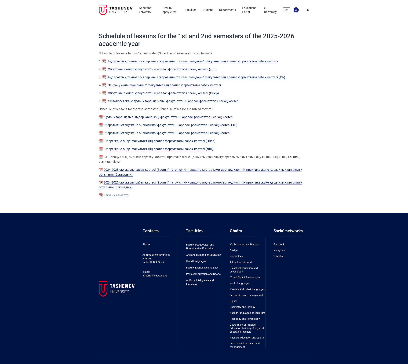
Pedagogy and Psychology (245, 318)
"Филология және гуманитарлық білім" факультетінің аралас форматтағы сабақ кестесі (173, 101)
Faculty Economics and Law (202, 267)
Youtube (278, 256)
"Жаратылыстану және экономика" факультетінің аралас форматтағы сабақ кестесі (167, 133)
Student (208, 9)
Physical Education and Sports (203, 274)
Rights (233, 301)
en (307, 9)
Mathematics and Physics (244, 244)
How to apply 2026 (169, 10)
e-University (270, 10)
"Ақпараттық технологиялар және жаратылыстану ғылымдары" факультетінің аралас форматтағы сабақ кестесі (192, 61)
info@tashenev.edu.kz (154, 275)
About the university (145, 10)
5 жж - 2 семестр (116, 195)
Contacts (150, 230)
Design (234, 250)
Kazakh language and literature (247, 312)
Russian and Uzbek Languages (247, 289)
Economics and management (246, 295)
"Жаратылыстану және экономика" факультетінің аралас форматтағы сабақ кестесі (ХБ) (170, 125)
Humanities (236, 256)
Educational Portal (249, 10)
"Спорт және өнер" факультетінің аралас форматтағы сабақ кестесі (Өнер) (163, 93)
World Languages (196, 261)
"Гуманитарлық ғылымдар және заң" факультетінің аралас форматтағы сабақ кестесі (168, 117)
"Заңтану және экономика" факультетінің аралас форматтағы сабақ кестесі (164, 85)
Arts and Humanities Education (203, 254)
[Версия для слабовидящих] (286, 9)
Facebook (278, 244)
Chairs (236, 230)
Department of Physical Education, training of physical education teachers (247, 328)
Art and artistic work (241, 262)
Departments (227, 9)
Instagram (279, 250)
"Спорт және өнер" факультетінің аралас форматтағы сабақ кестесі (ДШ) (162, 69)
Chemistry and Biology (242, 307)
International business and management (245, 345)
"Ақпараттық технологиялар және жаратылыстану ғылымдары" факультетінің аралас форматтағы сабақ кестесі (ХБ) (196, 77)
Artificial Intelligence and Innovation (200, 282)
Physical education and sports (247, 337)
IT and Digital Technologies (245, 277)
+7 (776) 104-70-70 (153, 261)
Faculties (190, 9)
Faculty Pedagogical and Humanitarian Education (200, 246)
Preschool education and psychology (244, 270)
